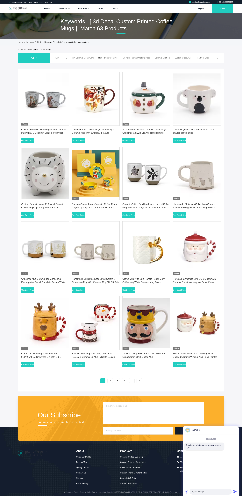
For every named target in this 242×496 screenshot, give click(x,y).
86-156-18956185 (226, 2)
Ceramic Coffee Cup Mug (131, 457)
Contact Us (81, 473)
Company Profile (83, 457)
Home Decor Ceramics (130, 467)
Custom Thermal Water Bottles (133, 473)
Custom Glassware (128, 483)
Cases (115, 9)
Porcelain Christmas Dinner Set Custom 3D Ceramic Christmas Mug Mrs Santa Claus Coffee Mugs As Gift (194, 282)
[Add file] (187, 491)
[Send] (235, 491)
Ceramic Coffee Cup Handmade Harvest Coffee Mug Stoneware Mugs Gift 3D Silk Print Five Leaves (146, 207)
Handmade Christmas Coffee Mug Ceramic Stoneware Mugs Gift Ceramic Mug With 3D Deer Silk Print (194, 207)
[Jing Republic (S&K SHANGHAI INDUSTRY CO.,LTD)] (18, 8)
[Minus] (235, 430)
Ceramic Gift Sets (128, 478)
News (100, 9)
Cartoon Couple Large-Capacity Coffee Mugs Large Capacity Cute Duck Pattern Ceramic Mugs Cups (94, 207)
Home (47, 9)
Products (63, 9)
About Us (83, 9)
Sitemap (79, 478)
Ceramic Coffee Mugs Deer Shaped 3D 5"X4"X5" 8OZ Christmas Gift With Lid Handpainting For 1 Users (40, 357)
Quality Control (82, 467)
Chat (222, 9)
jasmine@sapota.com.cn (201, 2)
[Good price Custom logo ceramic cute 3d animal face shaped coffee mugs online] (197, 99)
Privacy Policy (82, 483)
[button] (66, 57)
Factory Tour (81, 462)
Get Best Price (27, 140)
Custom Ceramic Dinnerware (133, 462)
